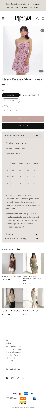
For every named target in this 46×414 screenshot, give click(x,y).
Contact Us (10, 361)
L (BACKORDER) (10, 101)
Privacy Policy (11, 358)
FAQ (7, 340)
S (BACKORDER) (10, 95)
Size (3, 90)
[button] (3, 18)
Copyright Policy (12, 355)
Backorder (10, 343)
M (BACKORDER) (29, 95)
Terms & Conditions (13, 346)
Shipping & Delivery (13, 349)
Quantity (5, 106)
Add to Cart (23, 125)
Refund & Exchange (13, 352)
